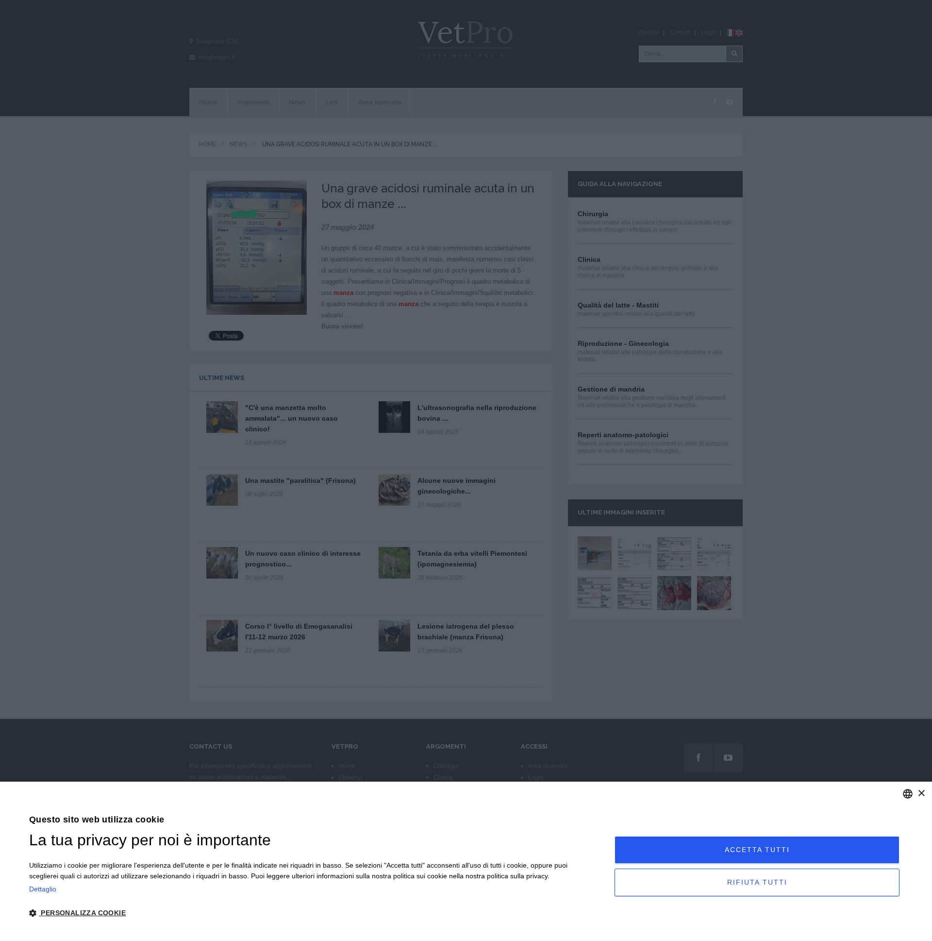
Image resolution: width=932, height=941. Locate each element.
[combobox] (908, 794)
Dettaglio (42, 889)
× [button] (921, 793)
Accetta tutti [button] (757, 850)
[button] (313, 913)
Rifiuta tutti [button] (757, 882)
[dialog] (466, 861)
